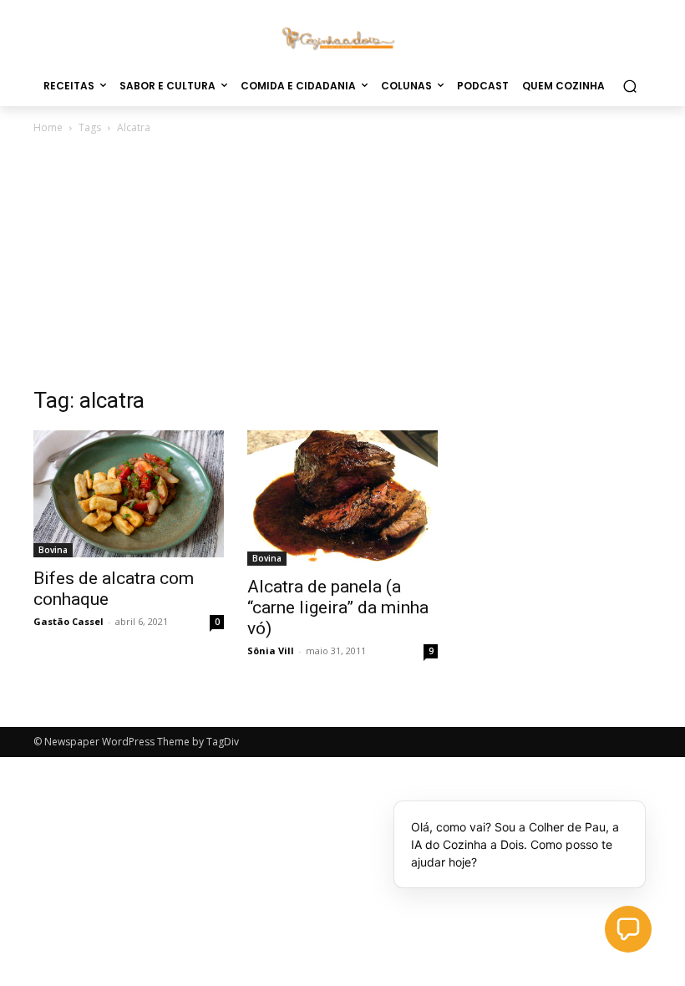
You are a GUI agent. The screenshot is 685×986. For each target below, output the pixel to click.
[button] (629, 86)
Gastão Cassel (68, 621)
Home (48, 127)
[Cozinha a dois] (342, 37)
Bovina (53, 550)
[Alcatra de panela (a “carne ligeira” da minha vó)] (342, 498)
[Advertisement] (342, 262)
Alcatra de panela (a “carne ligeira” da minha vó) (338, 607)
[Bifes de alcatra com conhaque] (128, 493)
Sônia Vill (270, 650)
